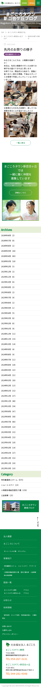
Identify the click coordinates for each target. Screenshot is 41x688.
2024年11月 (6, 339)
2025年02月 (6, 323)
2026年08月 (6, 235)
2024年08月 (6, 354)
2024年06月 (6, 364)
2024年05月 (6, 370)
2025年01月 (6, 328)
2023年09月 (6, 411)
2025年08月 (6, 292)
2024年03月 (6, 380)
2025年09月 (6, 287)
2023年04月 (6, 437)
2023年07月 (6, 421)
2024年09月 (6, 349)
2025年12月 (6, 271)
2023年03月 (6, 442)
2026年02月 (6, 266)
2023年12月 (6, 395)
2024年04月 (6, 375)
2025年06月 (6, 302)
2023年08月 (6, 416)
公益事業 (4, 495)
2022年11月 (6, 463)
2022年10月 (6, 468)
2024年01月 (6, 390)
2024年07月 (6, 359)
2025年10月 (6, 282)
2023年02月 (6, 447)
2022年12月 (6, 458)
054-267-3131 (19, 659)
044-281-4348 (19, 673)
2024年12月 (6, 333)
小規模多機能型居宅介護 (11, 490)
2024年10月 (6, 344)
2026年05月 (6, 251)
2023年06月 (6, 426)
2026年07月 (6, 240)
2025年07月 (6, 297)
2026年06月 (6, 245)
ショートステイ (7, 485)
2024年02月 (6, 385)
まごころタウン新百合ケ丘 (17, 32)
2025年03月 (6, 318)
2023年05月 (6, 432)
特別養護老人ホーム (9, 479)
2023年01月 (6, 452)
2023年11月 (6, 401)
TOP (2, 32)
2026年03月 (6, 261)
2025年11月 (6, 276)
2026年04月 (6, 256)
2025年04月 (6, 313)
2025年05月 (6, 307)
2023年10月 (6, 406)
